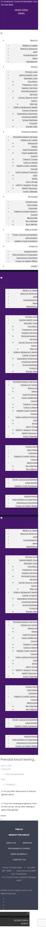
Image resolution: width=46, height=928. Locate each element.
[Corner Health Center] (1, 33)
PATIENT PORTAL (21, 920)
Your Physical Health (14, 774)
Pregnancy (10, 784)
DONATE (24, 923)
